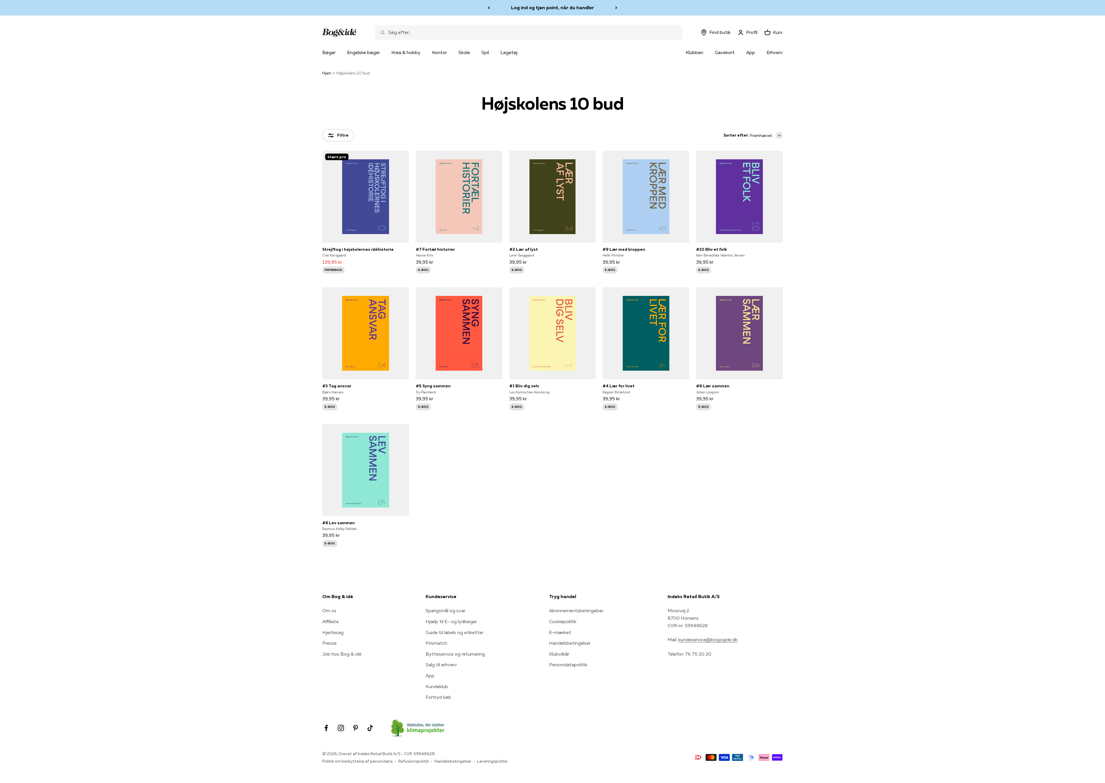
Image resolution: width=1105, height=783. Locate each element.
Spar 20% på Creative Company (552, 7)
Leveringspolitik (492, 761)
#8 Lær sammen (712, 385)
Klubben (694, 52)
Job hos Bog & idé (341, 654)
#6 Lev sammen (338, 522)
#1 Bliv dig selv (524, 385)
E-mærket (560, 632)
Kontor (439, 52)
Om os (329, 610)
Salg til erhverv (441, 664)
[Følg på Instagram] (341, 728)
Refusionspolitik (413, 761)
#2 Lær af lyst (523, 249)
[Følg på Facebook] (326, 728)
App (750, 52)
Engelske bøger (363, 52)
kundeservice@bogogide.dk (708, 639)
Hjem (327, 73)
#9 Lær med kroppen (624, 249)
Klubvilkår (559, 654)
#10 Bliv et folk (711, 249)
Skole (464, 52)
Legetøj (508, 52)
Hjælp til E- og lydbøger (451, 621)
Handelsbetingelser (569, 643)
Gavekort (725, 52)
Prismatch (436, 643)
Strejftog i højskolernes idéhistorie (358, 249)
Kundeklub (437, 686)
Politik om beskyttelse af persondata (357, 761)
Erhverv (775, 52)
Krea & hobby (405, 52)
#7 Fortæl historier (435, 249)
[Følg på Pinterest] (355, 728)
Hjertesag (333, 632)
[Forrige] (489, 8)
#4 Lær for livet (619, 385)
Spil (485, 52)
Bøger (329, 52)
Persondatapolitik (568, 664)
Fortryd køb (438, 697)
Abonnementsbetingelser (576, 610)
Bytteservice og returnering (455, 654)
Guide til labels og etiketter (454, 632)
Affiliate (330, 621)
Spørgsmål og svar (445, 610)
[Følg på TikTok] (370, 728)
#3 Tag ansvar (336, 385)
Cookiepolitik (562, 621)
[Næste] (616, 8)
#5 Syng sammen (433, 385)
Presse (329, 643)
